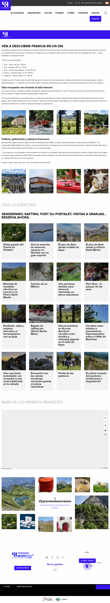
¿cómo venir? (87, 561)
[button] (106, 13)
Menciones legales (24, 586)
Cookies (6, 586)
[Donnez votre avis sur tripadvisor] (55, 570)
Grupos (70, 3)
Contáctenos (22, 568)
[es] (107, 3)
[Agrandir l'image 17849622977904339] (45, 524)
